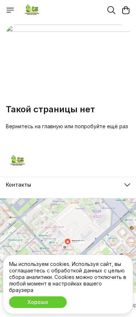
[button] (68, 185)
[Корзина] (125, 10)
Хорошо (38, 302)
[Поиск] (111, 10)
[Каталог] (10, 10)
